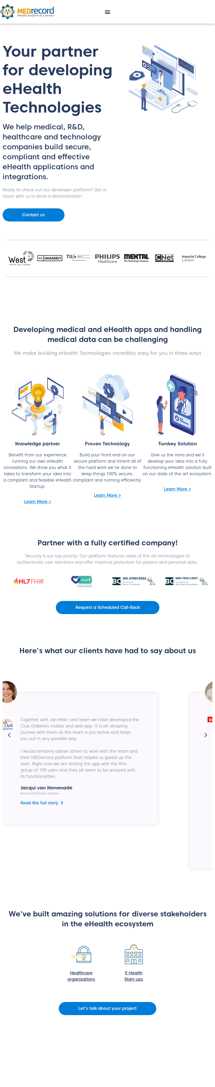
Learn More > (37, 501)
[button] (107, 12)
